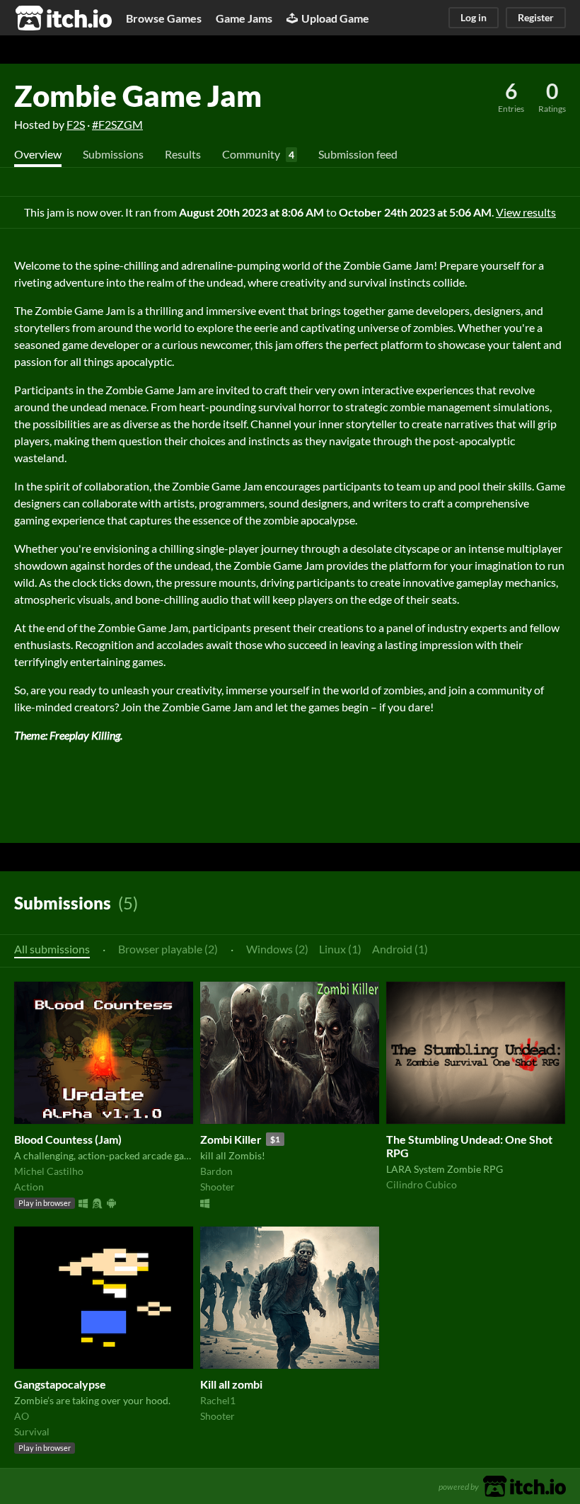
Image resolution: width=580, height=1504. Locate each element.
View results (526, 212)
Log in (473, 17)
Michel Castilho (48, 1171)
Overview (38, 154)
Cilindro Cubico (421, 1184)
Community (251, 154)
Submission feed (358, 154)
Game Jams (244, 18)
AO (21, 1416)
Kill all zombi (231, 1384)
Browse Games (164, 18)
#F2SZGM (117, 124)
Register (536, 17)
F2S (75, 124)
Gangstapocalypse (60, 1384)
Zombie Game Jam (138, 95)
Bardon (216, 1171)
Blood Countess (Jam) (68, 1139)
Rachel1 (218, 1400)
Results (183, 154)
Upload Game (335, 18)
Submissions (113, 154)
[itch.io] (524, 1485)
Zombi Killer (231, 1139)
